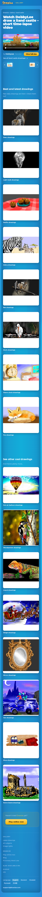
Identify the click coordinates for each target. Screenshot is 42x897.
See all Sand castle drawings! (14, 58)
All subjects (7, 843)
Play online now (16, 822)
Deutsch (24, 880)
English (15, 880)
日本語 (15, 883)
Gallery (12, 12)
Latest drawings (9, 840)
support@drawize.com (11, 887)
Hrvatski (32, 880)
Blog (4, 858)
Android (6, 869)
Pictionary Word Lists (11, 860)
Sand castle (20, 12)
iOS (4, 872)
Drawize (6, 12)
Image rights (8, 846)
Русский (7, 883)
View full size (31, 54)
